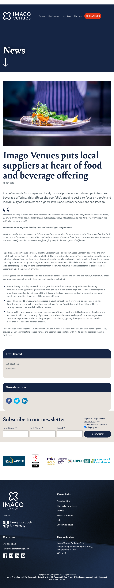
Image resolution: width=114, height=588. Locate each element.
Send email (11, 368)
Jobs (59, 520)
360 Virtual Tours (65, 524)
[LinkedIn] (25, 402)
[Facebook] (9, 402)
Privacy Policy (90, 421)
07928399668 (12, 363)
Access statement (65, 515)
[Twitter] (17, 402)
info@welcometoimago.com (16, 548)
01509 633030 (9, 543)
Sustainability (63, 501)
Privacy (60, 510)
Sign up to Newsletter (67, 505)
